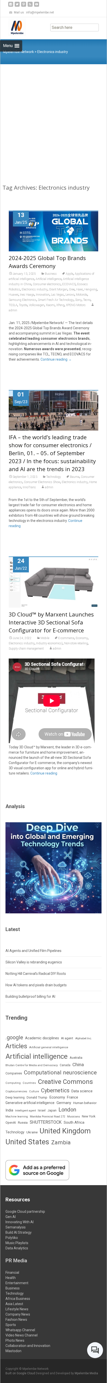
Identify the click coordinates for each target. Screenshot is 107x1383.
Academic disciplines (42, 1038)
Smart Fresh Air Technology (56, 300)
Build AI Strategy (18, 1232)
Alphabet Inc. (83, 1038)
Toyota (23, 305)
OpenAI (10, 1122)
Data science (82, 1091)
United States (27, 1142)
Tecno (87, 300)
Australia (76, 1057)
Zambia (61, 1142)
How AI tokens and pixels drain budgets (36, 985)
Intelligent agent (25, 1110)
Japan (52, 1110)
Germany (63, 1103)
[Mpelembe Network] (13, 27)
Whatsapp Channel (20, 1330)
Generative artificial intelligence (29, 1103)
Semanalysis (15, 1227)
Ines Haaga (27, 294)
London (67, 1109)
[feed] (30, 6)
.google (14, 1037)
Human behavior (85, 1103)
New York (88, 1116)
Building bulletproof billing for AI (30, 996)
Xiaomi (50, 305)
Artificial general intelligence (48, 1047)
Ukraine (32, 1132)
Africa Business (17, 1299)
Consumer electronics (47, 284)
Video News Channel (21, 1335)
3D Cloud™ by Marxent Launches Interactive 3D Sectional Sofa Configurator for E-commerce (51, 622)
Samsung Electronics (22, 300)
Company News (17, 1314)
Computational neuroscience (60, 1072)
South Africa (74, 1122)
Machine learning (16, 1116)
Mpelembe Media (86, 1373)
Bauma (74, 477)
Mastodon (13, 1351)
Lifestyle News (16, 1309)
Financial (12, 1272)
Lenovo (69, 294)
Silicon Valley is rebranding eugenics (33, 962)
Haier (79, 289)
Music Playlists (16, 1243)
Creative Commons (65, 1081)
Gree (72, 289)
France (72, 1097)
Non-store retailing (76, 643)
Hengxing (90, 289)
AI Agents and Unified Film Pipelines (33, 951)
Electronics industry (35, 289)
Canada (65, 1065)
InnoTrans (29, 487)
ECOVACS (69, 284)
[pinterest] (23, 6)
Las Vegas (57, 294)
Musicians (73, 1116)
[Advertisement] (53, 120)
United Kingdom (65, 1131)
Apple (69, 274)
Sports (10, 1325)
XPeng (60, 305)
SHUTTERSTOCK (46, 1122)
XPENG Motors (76, 305)
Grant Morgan (58, 289)
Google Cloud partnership (25, 1212)
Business (51, 274)
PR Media (16, 1261)
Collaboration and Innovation (27, 1346)
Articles (16, 1046)
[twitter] (17, 6)
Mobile (45, 638)
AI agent (67, 1038)
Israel (42, 1110)
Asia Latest (14, 1304)
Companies (13, 1073)
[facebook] (10, 6)
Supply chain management (26, 648)
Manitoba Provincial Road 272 (47, 1116)
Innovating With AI (19, 1222)
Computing (13, 1083)
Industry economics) (49, 643)
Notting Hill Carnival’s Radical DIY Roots (35, 974)
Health (10, 1278)
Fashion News (16, 1320)
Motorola (81, 294)
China (78, 1064)
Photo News (14, 1340)
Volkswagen (36, 305)
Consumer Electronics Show (42, 482)
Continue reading (56, 359)
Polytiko (11, 1238)
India (9, 1110)
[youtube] (36, 6)
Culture (34, 1091)
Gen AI (10, 1217)
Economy (82, 638)
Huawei (13, 294)
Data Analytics (16, 1248)
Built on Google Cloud (20, 1373)
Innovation (43, 294)
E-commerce (66, 638)
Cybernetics (55, 1090)
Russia (23, 1122)
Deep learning (15, 1097)
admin (49, 487)
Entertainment (16, 1283)
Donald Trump (37, 1097)
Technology (53, 477)
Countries (29, 1083)
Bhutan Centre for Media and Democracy (31, 1065)
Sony (78, 300)
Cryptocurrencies (16, 1091)
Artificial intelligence (48, 279)
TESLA (13, 305)
